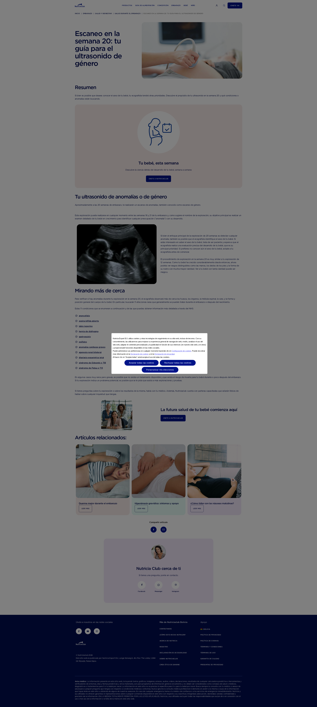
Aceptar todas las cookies (141, 362)
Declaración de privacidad (164, 354)
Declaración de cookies (139, 354)
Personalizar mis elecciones (160, 369)
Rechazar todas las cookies (177, 362)
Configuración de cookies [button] (181, 351)
